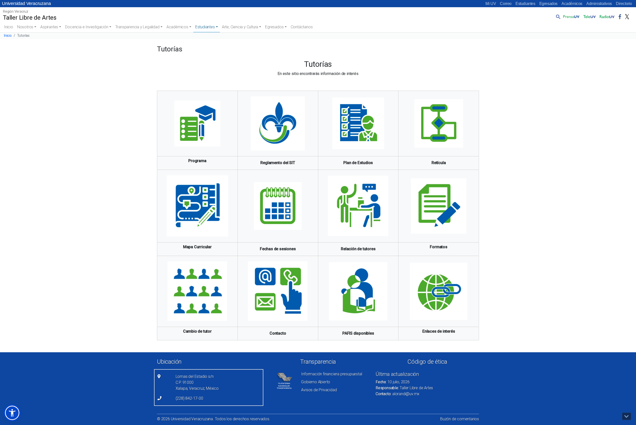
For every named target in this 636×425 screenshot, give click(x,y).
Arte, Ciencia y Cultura (240, 27)
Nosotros (25, 27)
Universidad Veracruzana (26, 3)
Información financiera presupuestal (331, 374)
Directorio (624, 3)
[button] (557, 17)
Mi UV (490, 3)
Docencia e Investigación (86, 27)
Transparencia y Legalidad (137, 27)
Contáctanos (302, 27)
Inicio (8, 27)
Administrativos (599, 3)
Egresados (548, 3)
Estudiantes (525, 3)
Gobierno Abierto (315, 382)
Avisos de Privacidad (319, 390)
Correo (506, 3)
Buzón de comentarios (459, 419)
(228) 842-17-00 (189, 398)
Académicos (571, 3)
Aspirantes (49, 27)
